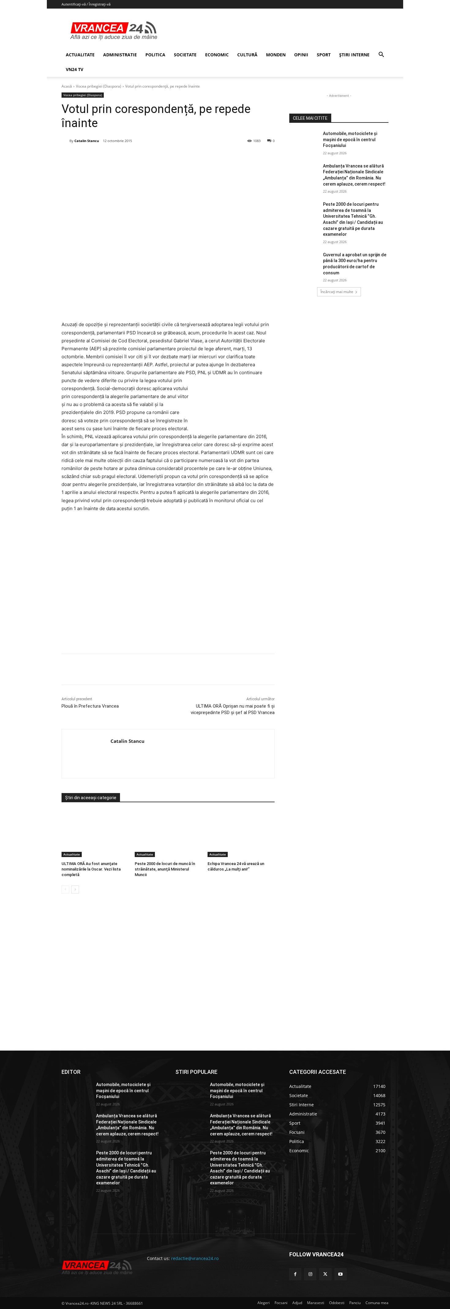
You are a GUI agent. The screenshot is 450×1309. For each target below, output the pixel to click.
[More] (192, 669)
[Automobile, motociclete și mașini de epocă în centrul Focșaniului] (304, 141)
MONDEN (276, 55)
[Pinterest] (135, 156)
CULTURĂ (247, 55)
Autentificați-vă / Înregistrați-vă (86, 4)
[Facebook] (107, 156)
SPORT (324, 55)
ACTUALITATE (80, 55)
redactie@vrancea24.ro (195, 1258)
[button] (381, 55)
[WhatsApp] (149, 156)
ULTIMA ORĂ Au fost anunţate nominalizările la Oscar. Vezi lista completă (91, 869)
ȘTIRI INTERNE (354, 55)
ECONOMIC (217, 55)
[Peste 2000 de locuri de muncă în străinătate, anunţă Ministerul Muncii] (168, 833)
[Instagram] (310, 1274)
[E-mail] (163, 156)
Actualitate (71, 854)
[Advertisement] (168, 581)
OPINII (301, 55)
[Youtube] (341, 1274)
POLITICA (155, 55)
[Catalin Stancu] (65, 141)
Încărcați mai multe (337, 291)
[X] (121, 156)
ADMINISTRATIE (120, 55)
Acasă (67, 86)
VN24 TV (74, 69)
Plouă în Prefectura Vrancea (90, 706)
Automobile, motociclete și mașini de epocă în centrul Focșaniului (350, 139)
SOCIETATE (185, 55)
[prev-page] (65, 889)
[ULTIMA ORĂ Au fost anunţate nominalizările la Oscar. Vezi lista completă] (95, 833)
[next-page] (75, 889)
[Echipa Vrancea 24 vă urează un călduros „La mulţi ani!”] (241, 833)
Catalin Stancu (86, 140)
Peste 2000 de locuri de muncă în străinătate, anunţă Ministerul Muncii (165, 869)
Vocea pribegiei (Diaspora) (98, 86)
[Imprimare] (177, 156)
